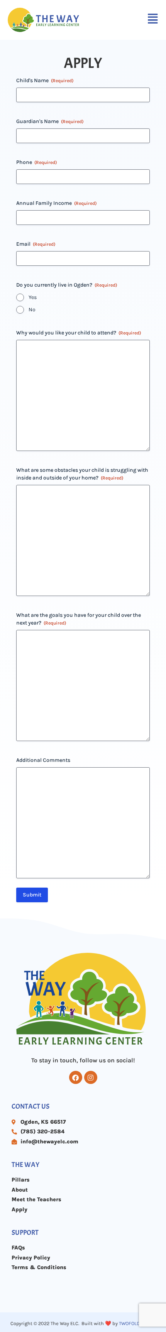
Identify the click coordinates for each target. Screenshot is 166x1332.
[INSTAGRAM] (90, 1077)
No (32, 309)
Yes (33, 297)
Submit (32, 894)
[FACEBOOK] (75, 1077)
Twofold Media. (137, 1323)
